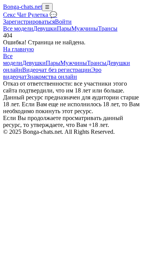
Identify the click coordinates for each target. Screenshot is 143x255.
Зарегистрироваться (29, 21)
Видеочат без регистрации (56, 70)
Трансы (107, 28)
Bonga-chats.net (22, 6)
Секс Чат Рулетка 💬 (30, 14)
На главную (18, 49)
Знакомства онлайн (52, 76)
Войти (63, 21)
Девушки (45, 28)
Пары (64, 28)
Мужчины (84, 28)
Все (18, 28)
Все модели (12, 59)
